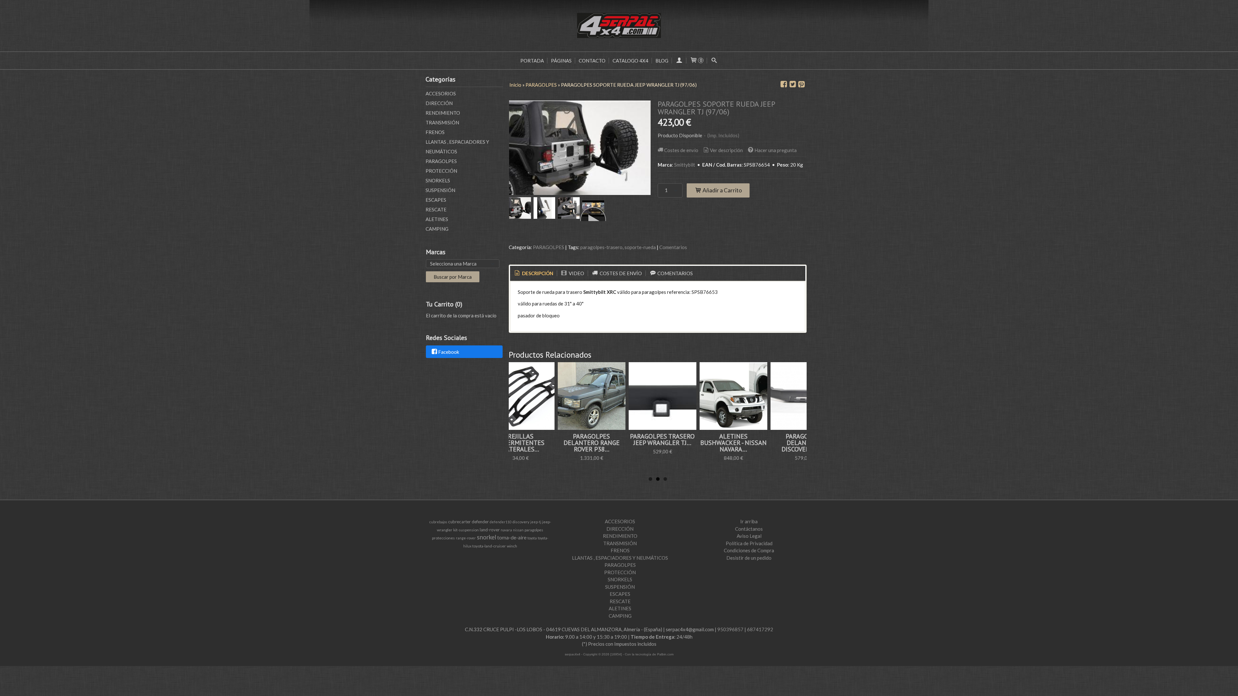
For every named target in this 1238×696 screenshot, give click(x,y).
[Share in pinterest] (801, 84)
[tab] (533, 273)
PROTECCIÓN (441, 171)
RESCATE (436, 209)
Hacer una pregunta (775, 150)
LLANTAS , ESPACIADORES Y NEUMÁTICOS (457, 146)
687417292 (760, 629)
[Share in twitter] (792, 84)
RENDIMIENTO (443, 113)
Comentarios (673, 247)
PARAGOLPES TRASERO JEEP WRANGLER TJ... (549, 439)
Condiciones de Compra (749, 550)
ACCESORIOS (441, 93)
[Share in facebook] (783, 84)
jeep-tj (535, 522)
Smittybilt (684, 165)
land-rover (490, 529)
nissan (518, 530)
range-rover (466, 538)
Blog (661, 60)
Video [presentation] (576, 273)
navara (506, 530)
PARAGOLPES (441, 161)
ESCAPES (436, 200)
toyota (532, 538)
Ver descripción (726, 150)
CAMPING (437, 229)
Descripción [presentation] (537, 273)
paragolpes (534, 529)
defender (480, 521)
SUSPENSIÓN (440, 190)
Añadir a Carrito (722, 190)
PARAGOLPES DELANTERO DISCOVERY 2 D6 (691, 442)
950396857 (730, 629)
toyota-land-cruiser (489, 546)
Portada (532, 60)
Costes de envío (681, 150)
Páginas (561, 60)
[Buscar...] (714, 60)
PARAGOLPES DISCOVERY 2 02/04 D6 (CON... (762, 442)
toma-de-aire (511, 537)
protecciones (443, 538)
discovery (520, 521)
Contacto (592, 60)
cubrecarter (459, 521)
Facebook (448, 352)
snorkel (486, 537)
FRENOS (435, 132)
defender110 (500, 522)
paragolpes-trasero (601, 247)
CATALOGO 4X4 (630, 60)
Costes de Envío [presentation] (620, 273)
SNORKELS (438, 180)
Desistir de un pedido (748, 558)
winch (512, 546)
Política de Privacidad (749, 543)
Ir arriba (749, 521)
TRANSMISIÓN (442, 122)
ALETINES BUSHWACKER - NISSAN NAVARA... (620, 442)
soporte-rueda (640, 247)
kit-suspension (466, 529)
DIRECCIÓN (439, 103)
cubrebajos (438, 522)
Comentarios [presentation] (674, 273)
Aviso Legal (749, 536)
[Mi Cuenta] (679, 60)
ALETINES (437, 219)
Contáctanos (749, 529)
